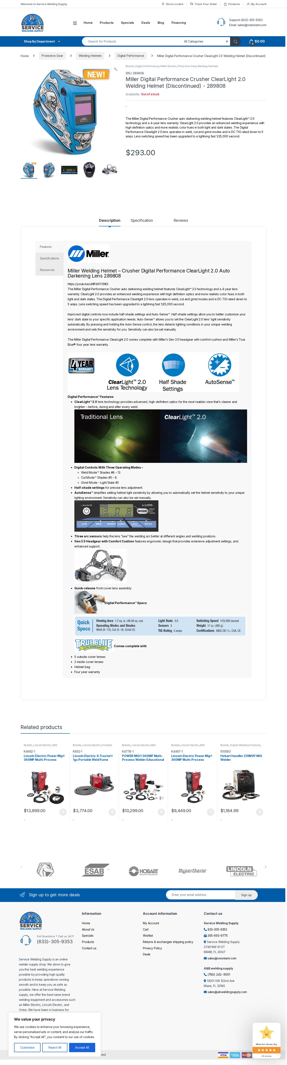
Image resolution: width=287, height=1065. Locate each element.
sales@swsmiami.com (222, 958)
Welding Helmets (90, 55)
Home (88, 22)
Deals (145, 22)
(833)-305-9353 (55, 941)
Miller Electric (168, 66)
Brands (130, 66)
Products (234, 4)
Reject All (55, 1047)
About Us (88, 929)
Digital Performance (130, 55)
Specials (127, 22)
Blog (161, 22)
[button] (115, 69)
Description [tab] (109, 221)
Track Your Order (206, 4)
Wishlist (148, 935)
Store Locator (174, 4)
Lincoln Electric (42, 745)
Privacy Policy (152, 948)
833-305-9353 (217, 929)
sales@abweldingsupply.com (227, 992)
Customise (27, 1047)
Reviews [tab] (181, 221)
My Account (258, 4)
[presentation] (265, 867)
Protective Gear (52, 55)
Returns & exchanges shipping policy (168, 942)
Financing (178, 22)
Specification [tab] (142, 221)
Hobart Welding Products (245, 745)
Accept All (82, 1047)
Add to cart (63, 812)
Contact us (89, 948)
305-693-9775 (218, 935)
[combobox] (132, 41)
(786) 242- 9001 (219, 974)
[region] (54, 1034)
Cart (145, 929)
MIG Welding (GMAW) (40, 746)
